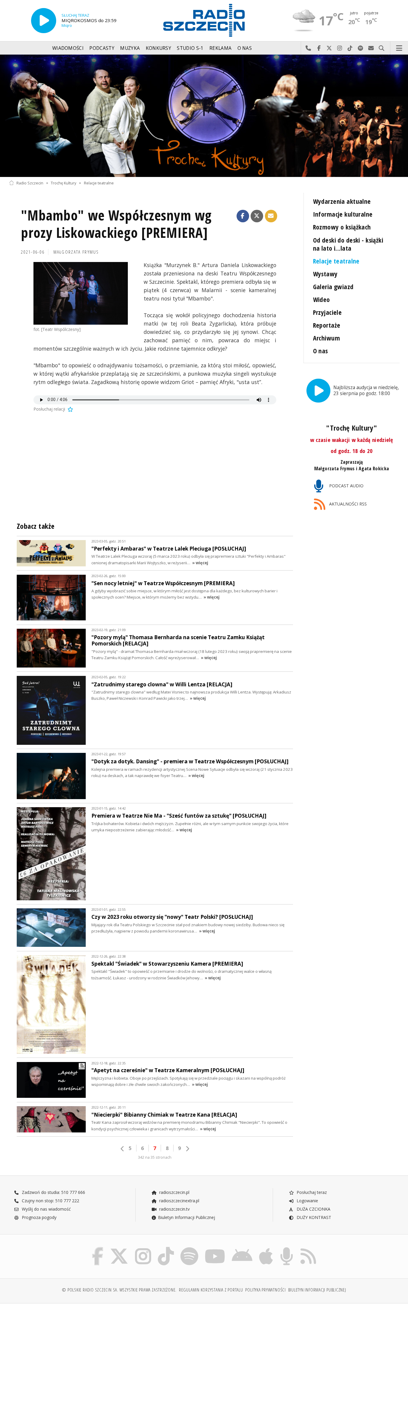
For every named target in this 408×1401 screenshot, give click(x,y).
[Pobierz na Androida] (242, 1248)
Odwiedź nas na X (329, 48)
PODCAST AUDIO (345, 485)
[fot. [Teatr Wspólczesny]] (80, 293)
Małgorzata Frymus (76, 252)
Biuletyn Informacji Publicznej (186, 1217)
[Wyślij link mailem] (271, 216)
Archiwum (326, 338)
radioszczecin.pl (173, 1192)
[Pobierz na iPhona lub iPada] (266, 1248)
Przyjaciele (327, 312)
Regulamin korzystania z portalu (211, 1290)
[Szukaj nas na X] (119, 1248)
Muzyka (130, 48)
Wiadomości (68, 48)
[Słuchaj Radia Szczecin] (44, 20)
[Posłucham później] (70, 409)
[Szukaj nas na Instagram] (143, 1248)
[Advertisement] (56, 1349)
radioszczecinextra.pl (178, 1200)
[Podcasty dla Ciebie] (286, 1248)
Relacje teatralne (99, 182)
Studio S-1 (190, 48)
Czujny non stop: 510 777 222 (50, 1200)
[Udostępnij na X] (257, 216)
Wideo (321, 299)
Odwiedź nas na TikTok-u (350, 48)
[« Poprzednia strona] (122, 1149)
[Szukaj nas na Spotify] (189, 1248)
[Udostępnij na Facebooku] (243, 216)
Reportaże (326, 325)
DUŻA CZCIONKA (312, 1209)
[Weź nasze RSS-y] (308, 1248)
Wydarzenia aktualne (342, 201)
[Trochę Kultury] (204, 116)
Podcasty (101, 48)
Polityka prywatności (265, 1290)
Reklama (220, 48)
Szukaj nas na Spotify (360, 48)
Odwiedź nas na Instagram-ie (340, 48)
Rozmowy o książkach (342, 227)
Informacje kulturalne (343, 214)
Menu (399, 48)
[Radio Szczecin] (204, 20)
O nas (244, 48)
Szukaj (381, 48)
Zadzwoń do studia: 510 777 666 (53, 1192)
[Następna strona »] (187, 1149)
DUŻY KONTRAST (313, 1217)
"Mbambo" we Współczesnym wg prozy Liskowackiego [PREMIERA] (116, 224)
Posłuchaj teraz (311, 1192)
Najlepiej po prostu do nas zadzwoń (308, 48)
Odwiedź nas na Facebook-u (319, 48)
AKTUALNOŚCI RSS (347, 504)
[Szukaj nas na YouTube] (215, 1248)
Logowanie (306, 1200)
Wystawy (325, 273)
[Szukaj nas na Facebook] (98, 1248)
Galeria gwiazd (333, 286)
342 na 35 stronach (154, 1157)
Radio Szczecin (29, 182)
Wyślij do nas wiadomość (371, 48)
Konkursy (158, 48)
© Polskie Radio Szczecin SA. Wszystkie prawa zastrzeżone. (119, 1290)
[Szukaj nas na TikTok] (165, 1248)
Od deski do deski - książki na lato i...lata (348, 244)
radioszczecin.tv (174, 1209)
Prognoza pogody (38, 1217)
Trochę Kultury (63, 182)
